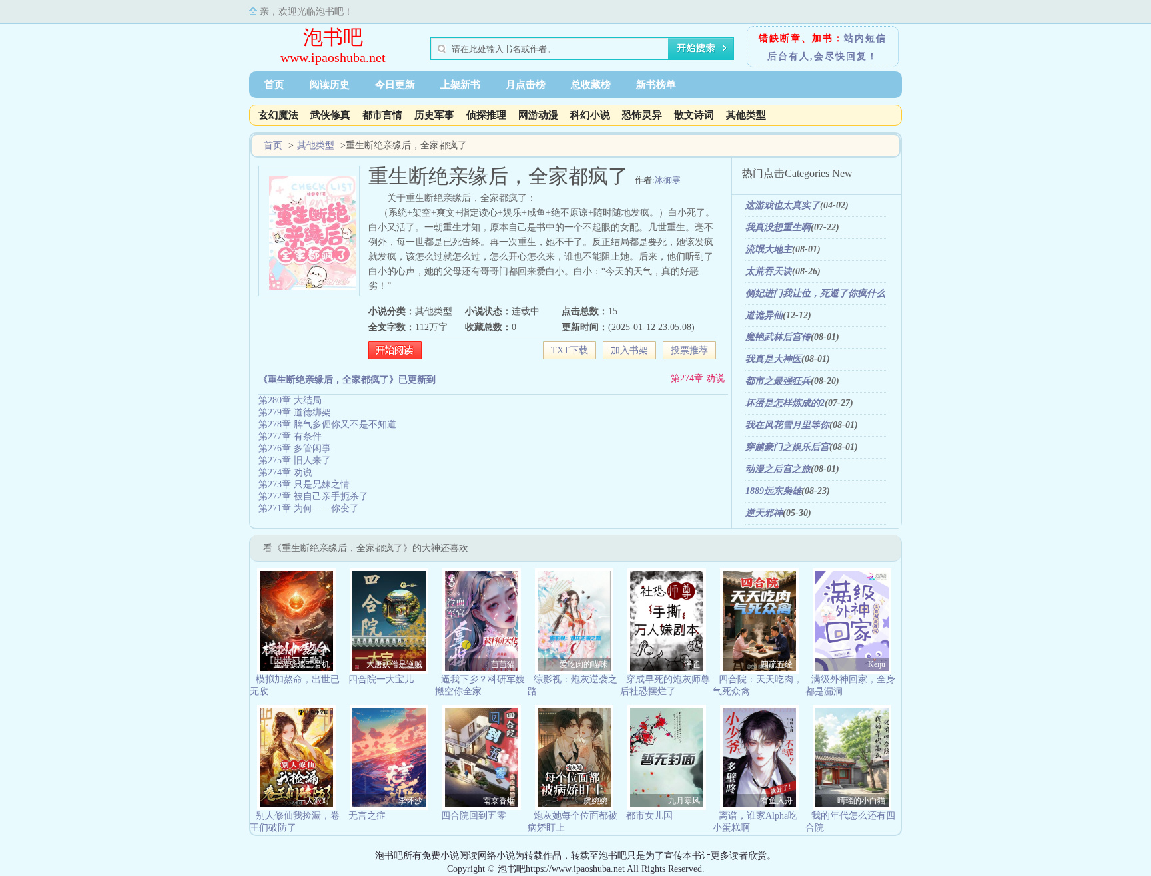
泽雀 (692, 664)
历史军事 (434, 115)
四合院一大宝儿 (381, 679)
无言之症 (367, 816)
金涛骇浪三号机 (302, 664)
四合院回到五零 (473, 816)
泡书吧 (333, 37)
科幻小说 (590, 115)
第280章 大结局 (290, 400)
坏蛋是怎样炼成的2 (785, 403)
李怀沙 (410, 800)
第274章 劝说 (698, 378)
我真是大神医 (773, 359)
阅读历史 (330, 84)
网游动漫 (538, 115)
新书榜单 (656, 84)
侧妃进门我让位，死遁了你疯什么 (815, 293)
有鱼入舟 (777, 800)
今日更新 (395, 84)
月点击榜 (526, 84)
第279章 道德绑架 (294, 412)
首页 (274, 84)
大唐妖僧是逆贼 (394, 664)
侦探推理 (486, 115)
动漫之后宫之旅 (778, 469)
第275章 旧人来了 (294, 460)
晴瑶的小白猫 (861, 800)
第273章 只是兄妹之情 (304, 484)
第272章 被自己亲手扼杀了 (313, 496)
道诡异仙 (764, 315)
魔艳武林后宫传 (778, 337)
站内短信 (865, 38)
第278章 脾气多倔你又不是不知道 (327, 424)
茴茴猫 (503, 664)
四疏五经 (777, 664)
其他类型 (746, 115)
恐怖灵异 (642, 115)
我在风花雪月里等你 (787, 425)
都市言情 (382, 115)
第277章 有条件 (290, 436)
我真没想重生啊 (778, 227)
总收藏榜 (591, 84)
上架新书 (460, 84)
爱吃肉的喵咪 (583, 664)
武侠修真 (330, 115)
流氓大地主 (768, 249)
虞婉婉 (595, 800)
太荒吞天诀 (768, 271)
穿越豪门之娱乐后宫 (787, 447)
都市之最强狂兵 (778, 381)
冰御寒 (668, 180)
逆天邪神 (764, 513)
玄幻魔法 (278, 115)
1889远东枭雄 (773, 491)
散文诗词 (694, 115)
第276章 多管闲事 (294, 448)
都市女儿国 (649, 816)
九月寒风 (684, 800)
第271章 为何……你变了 (308, 508)
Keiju (876, 664)
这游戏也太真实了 (782, 205)
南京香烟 (499, 800)
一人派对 (314, 800)
